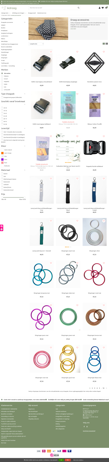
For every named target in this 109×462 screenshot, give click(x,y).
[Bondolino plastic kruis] (95, 62)
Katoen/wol (7, 182)
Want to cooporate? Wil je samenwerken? (12, 433)
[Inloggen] (99, 8)
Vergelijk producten (33, 419)
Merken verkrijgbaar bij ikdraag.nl (64, 414)
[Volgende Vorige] (106, 388)
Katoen (5, 173)
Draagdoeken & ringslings (63, 419)
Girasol (6, 78)
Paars (5, 159)
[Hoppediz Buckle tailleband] (95, 147)
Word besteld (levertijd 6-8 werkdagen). (14, 137)
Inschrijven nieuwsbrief (89, 431)
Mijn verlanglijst (32, 416)
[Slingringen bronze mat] (95, 316)
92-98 (5, 124)
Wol (5, 176)
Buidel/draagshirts (61, 426)
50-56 (5, 110)
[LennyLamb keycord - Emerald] (42, 232)
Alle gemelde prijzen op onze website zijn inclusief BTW (13, 437)
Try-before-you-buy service (8, 424)
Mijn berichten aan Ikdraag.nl (36, 414)
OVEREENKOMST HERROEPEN (9, 409)
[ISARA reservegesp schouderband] (42, 62)
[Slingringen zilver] (95, 232)
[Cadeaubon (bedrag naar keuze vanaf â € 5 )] (68, 147)
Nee (68, 460)
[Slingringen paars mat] (42, 316)
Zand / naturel (8, 150)
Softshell (6, 184)
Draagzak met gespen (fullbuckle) (13, 97)
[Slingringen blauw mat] (95, 358)
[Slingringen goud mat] (68, 358)
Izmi (5, 87)
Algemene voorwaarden (7, 419)
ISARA (5, 84)
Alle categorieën (60, 428)
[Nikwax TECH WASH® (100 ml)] (68, 105)
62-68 (5, 116)
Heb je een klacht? (6, 428)
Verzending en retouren (7, 416)
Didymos (6, 76)
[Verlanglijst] (103, 8)
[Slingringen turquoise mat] (42, 274)
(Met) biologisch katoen (10, 179)
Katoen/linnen (7, 187)
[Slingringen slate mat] (68, 274)
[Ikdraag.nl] (9, 7)
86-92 (5, 121)
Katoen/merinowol (8, 190)
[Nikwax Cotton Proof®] (95, 105)
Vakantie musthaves (61, 411)
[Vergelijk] (107, 1)
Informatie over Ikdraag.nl (8, 411)
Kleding (58, 424)
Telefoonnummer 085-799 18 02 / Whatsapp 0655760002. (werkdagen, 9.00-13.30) (90, 412)
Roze (5, 162)
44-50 (5, 108)
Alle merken (7, 73)
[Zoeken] (79, 8)
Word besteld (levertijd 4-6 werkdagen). (14, 134)
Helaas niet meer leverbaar (8, 440)
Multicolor (7, 166)
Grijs (5, 156)
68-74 (5, 118)
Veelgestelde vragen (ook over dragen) (11, 431)
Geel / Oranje (7, 153)
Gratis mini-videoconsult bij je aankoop (11, 426)
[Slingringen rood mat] (95, 274)
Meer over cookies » (78, 460)
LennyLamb (7, 89)
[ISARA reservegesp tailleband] (42, 105)
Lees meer (73, 28)
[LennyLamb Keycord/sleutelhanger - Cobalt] (95, 189)
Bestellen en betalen (6, 414)
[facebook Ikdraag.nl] (84, 426)
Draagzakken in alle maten (63, 416)
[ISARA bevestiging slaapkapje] (68, 62)
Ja (61, 460)
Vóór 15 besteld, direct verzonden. (13, 132)
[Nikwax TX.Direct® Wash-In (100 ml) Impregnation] (42, 147)
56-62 (5, 113)
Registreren (31, 409)
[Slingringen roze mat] (42, 358)
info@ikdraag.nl (88, 414)
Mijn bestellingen (33, 411)
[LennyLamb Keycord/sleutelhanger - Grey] (42, 189)
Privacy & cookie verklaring (8, 421)
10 (103, 388)
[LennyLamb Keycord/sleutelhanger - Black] (68, 189)
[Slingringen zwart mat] (68, 232)
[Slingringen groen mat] (68, 316)
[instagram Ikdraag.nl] (87, 426)
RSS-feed (3, 443)
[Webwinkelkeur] (54, 455)
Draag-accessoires (16, 15)
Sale (57, 409)
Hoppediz (6, 81)
